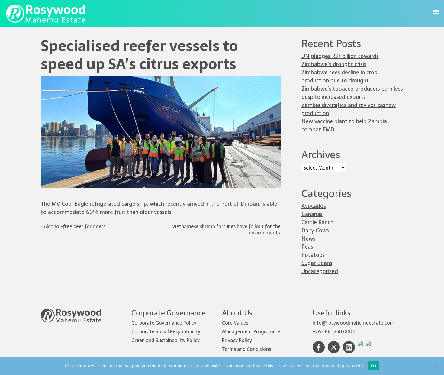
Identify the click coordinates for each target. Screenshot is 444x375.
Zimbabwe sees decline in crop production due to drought (339, 76)
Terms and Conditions (246, 349)
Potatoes (313, 255)
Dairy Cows (315, 230)
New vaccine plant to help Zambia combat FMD (344, 125)
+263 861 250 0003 (334, 331)
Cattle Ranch (317, 222)
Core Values (235, 323)
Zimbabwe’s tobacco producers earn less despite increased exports (352, 92)
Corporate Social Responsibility (165, 331)
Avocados (313, 206)
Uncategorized (319, 271)
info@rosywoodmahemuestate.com (353, 323)
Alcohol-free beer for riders (74, 226)
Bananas (312, 214)
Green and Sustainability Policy (165, 340)
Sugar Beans (316, 263)
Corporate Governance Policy (163, 323)
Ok (373, 365)
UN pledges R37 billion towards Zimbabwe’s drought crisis (340, 60)
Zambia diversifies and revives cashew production (348, 109)
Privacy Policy (237, 340)
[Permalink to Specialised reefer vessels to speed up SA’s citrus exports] (161, 80)
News (308, 238)
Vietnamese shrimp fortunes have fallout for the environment (226, 229)
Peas (307, 246)
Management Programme (251, 331)
